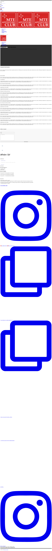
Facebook (1, 5)
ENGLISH (1, 10)
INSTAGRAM (2, 7)
